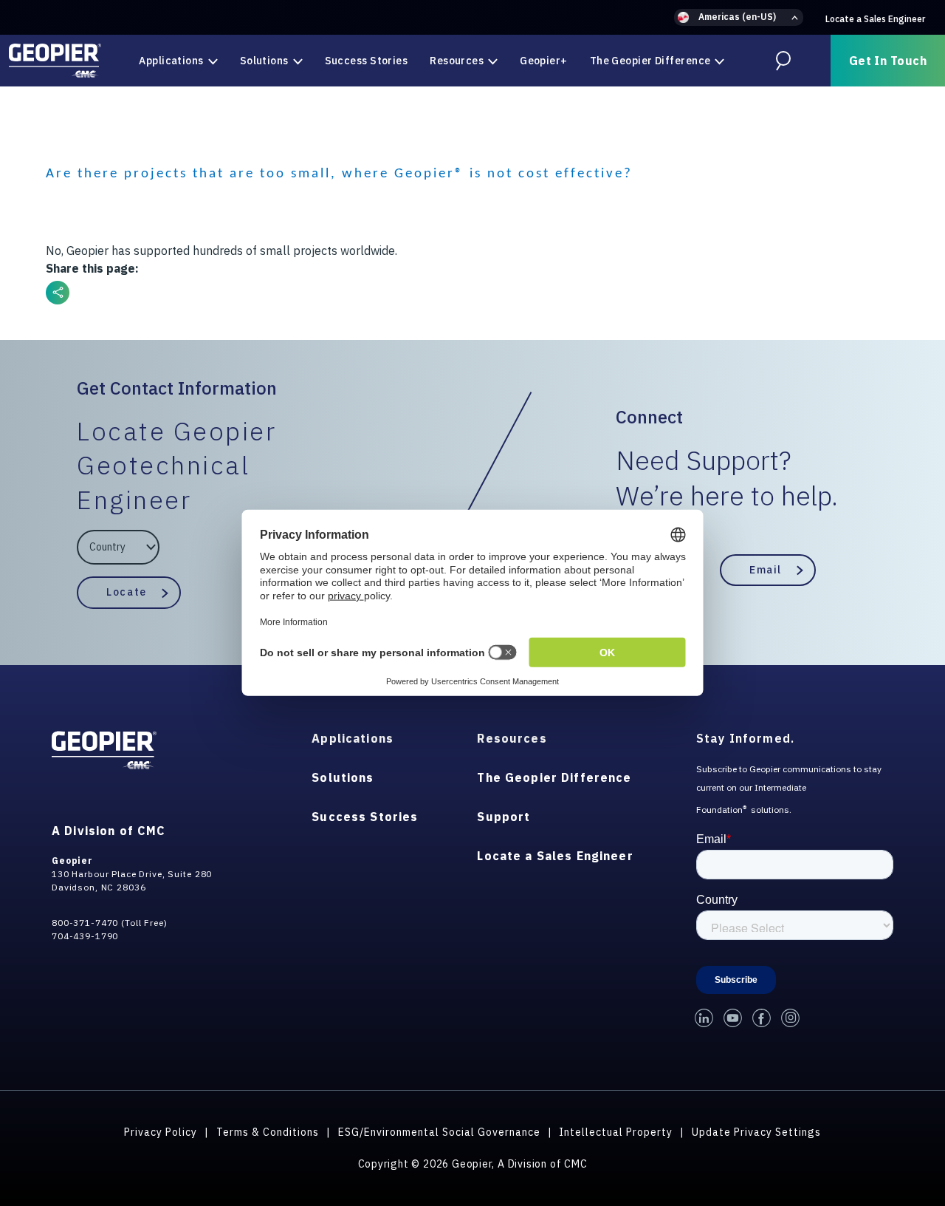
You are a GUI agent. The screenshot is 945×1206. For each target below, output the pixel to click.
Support (503, 816)
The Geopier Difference (650, 60)
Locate (126, 592)
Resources (457, 60)
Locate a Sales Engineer (875, 18)
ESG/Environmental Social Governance (439, 1132)
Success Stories (366, 60)
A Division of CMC (108, 830)
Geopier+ (544, 60)
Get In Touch (888, 60)
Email (765, 569)
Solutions (264, 60)
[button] (738, 17)
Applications (171, 60)
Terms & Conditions (267, 1132)
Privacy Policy (160, 1132)
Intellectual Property (616, 1132)
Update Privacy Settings (756, 1132)
